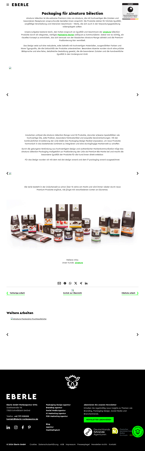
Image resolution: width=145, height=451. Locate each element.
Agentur (50, 427)
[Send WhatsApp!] (70, 283)
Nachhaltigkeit (53, 430)
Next (137, 94)
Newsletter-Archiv (99, 444)
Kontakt (112, 444)
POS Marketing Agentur (57, 416)
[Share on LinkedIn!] (86, 283)
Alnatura (107, 32)
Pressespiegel (83, 444)
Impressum (71, 444)
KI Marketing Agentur (56, 413)
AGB (62, 444)
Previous (8, 94)
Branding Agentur (54, 408)
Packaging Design (66, 35)
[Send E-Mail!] (59, 283)
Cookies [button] (33, 444)
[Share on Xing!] (81, 283)
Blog (48, 424)
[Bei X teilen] (76, 283)
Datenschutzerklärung (48, 444)
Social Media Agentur (56, 411)
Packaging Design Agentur (58, 405)
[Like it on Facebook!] (65, 283)
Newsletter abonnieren (98, 420)
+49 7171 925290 (21, 416)
